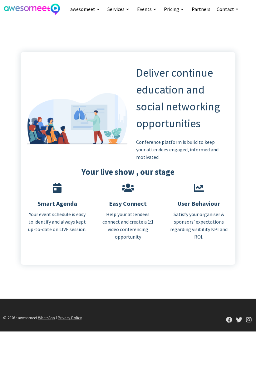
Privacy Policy (70, 318)
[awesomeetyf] (229, 320)
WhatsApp (46, 318)
